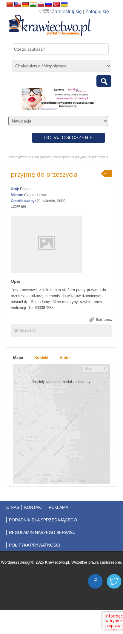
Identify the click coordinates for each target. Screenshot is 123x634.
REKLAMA (58, 507)
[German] (25, 4)
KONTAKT (34, 507)
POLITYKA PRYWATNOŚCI (34, 545)
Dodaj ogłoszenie (68, 137)
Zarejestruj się (67, 11)
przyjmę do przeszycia (44, 174)
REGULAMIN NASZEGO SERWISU (42, 532)
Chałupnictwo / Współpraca (51, 157)
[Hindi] (33, 4)
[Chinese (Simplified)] (9, 4)
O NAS (12, 507)
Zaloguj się (97, 11)
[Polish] (40, 4)
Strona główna (18, 157)
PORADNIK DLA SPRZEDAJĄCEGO (43, 520)
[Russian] (48, 4)
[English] (17, 4)
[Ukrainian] (64, 4)
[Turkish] (56, 4)
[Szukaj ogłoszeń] (103, 81)
